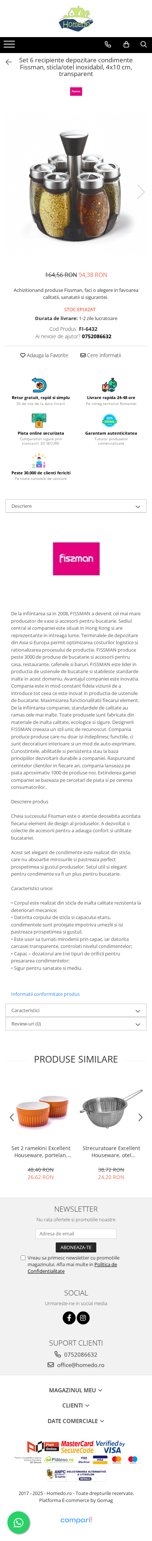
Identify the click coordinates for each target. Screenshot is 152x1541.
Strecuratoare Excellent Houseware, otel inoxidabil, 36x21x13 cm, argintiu (111, 1152)
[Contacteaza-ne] (108, 44)
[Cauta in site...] (143, 44)
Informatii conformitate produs (45, 994)
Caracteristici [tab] (25, 1010)
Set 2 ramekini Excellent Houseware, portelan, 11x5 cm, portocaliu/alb (40, 1152)
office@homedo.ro (80, 1365)
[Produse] (10, 46)
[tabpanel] (76, 184)
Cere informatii (103, 355)
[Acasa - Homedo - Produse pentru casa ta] (76, 19)
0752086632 (80, 1354)
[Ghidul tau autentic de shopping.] (76, 1520)
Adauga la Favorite (46, 355)
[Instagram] (83, 1317)
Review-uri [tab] (26, 1023)
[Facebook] (69, 1317)
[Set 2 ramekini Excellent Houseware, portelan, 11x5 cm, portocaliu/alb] (40, 1109)
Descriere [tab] (21, 506)
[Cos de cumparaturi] (126, 44)
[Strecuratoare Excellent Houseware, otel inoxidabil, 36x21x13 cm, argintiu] (111, 1109)
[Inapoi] (5, 62)
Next (140, 192)
